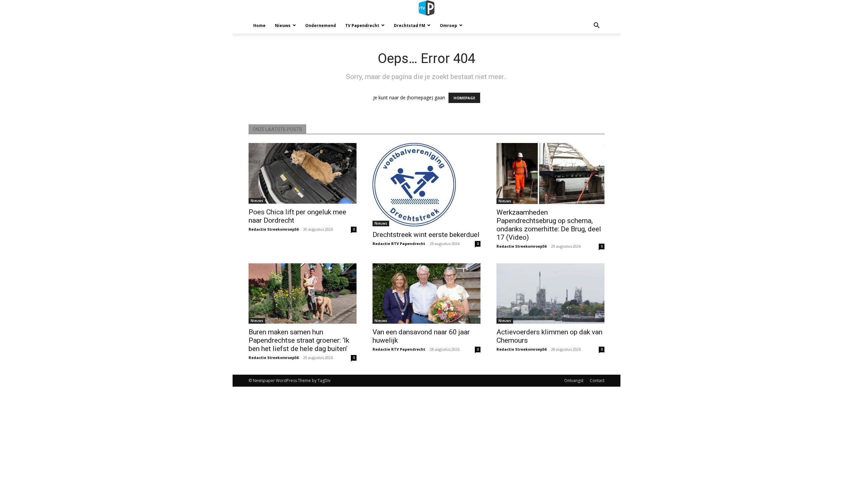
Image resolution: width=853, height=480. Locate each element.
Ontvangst (573, 380)
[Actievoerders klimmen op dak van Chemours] (550, 293)
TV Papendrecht (362, 25)
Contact (597, 380)
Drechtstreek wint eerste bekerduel (426, 235)
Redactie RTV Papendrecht (399, 243)
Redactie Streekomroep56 (274, 229)
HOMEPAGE (464, 97)
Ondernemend (320, 25)
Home (259, 25)
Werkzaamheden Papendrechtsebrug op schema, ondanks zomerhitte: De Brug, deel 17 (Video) (548, 224)
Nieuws (283, 25)
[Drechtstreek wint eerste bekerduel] (426, 184)
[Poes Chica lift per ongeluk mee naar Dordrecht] (303, 173)
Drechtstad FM (409, 25)
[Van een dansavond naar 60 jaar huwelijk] (426, 293)
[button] (596, 26)
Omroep (448, 25)
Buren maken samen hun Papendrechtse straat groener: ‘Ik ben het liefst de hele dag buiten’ (299, 340)
